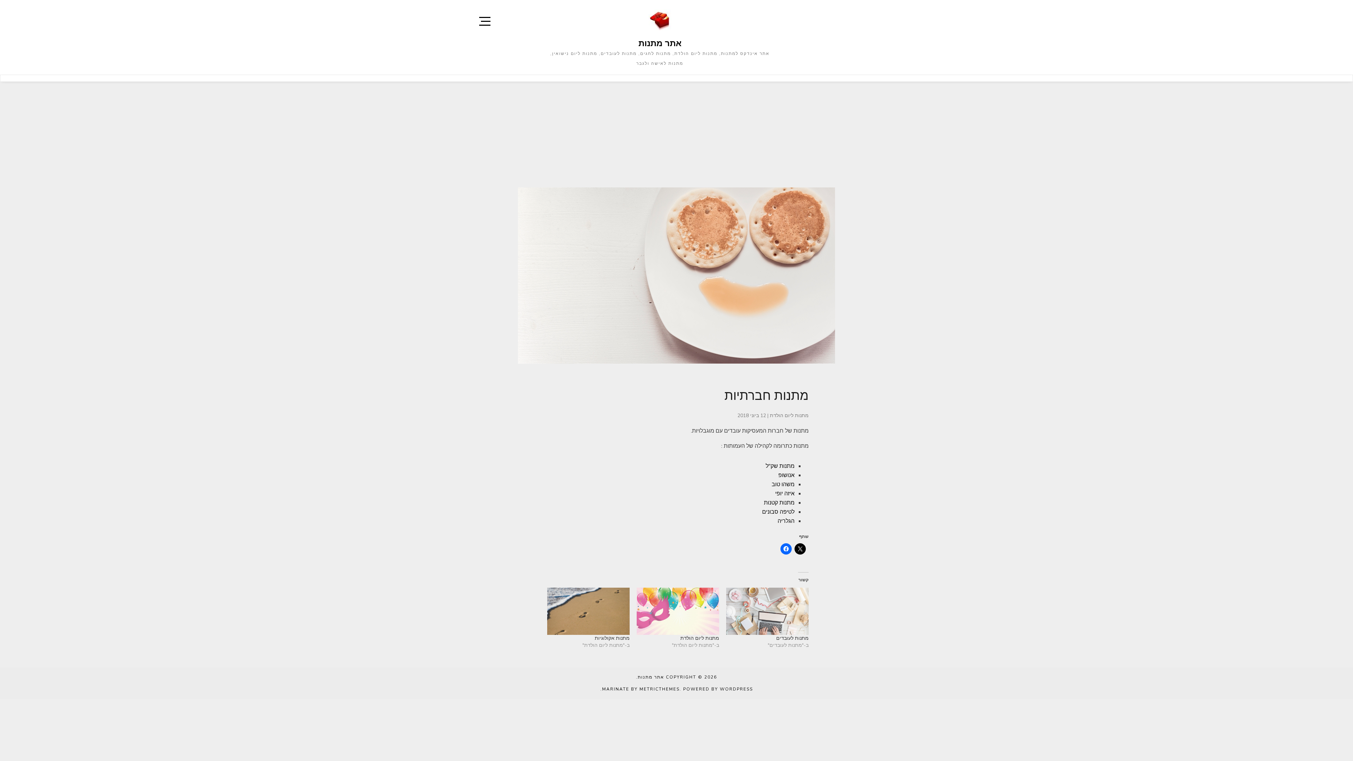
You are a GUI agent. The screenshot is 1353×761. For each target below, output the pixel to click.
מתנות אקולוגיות (612, 638)
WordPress (736, 689)
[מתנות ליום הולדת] (678, 611)
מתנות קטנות (779, 503)
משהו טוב (783, 484)
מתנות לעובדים (792, 638)
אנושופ (786, 475)
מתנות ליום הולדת (789, 415)
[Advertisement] (676, 134)
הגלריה (786, 521)
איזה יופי (785, 493)
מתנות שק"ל (780, 466)
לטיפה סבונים (778, 512)
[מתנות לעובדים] (767, 611)
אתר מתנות (659, 43)
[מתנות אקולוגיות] (588, 611)
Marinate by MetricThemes (641, 689)
